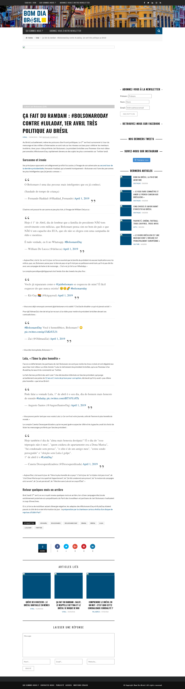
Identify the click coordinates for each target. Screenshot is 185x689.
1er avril (43, 523)
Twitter (39, 528)
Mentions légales (80, 685)
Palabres (96, 612)
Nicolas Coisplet (50, 137)
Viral (25, 137)
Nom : (123, 102)
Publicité (60, 685)
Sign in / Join (30, 2)
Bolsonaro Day (71, 523)
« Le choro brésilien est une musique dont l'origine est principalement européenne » (146, 238)
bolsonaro (56, 523)
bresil (92, 523)
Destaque (137, 183)
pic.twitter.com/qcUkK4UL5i (41, 331)
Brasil (83, 523)
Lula (101, 523)
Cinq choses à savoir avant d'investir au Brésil (145, 208)
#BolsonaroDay (73, 242)
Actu (135, 227)
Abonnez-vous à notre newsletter (75, 2)
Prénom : (124, 96)
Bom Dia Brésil (140, 685)
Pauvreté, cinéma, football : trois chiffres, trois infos (146, 222)
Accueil (69, 685)
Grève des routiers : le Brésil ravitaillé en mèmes (37, 604)
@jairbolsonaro (64, 284)
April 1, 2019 (81, 198)
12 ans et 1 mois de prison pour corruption (63, 378)
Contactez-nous (47, 685)
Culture (136, 244)
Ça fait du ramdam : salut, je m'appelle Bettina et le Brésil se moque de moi (68, 605)
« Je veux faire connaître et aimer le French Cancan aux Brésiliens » (146, 194)
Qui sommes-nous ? (48, 2)
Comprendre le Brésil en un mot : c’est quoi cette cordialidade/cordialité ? (100, 605)
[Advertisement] (141, 63)
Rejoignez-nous (143, 160)
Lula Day (28, 528)
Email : (123, 107)
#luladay (41, 398)
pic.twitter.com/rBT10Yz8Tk (63, 398)
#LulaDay (46, 457)
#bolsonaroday (79, 288)
